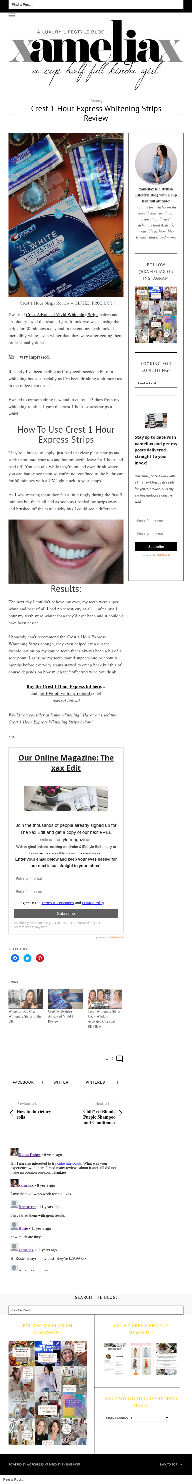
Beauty (96, 100)
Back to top (169, 1464)
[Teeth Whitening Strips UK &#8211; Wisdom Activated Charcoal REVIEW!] (105, 999)
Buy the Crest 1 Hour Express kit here (63, 686)
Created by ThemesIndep (62, 1464)
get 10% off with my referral (64, 693)
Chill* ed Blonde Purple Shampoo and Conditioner (99, 1113)
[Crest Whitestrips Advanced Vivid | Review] (65, 999)
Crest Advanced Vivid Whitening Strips (62, 314)
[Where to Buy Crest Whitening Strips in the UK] (25, 999)
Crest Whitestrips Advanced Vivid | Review (60, 1016)
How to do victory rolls (33, 1110)
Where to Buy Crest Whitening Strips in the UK (25, 1016)
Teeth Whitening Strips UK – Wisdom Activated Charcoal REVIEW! (104, 1019)
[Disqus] (66, 1208)
